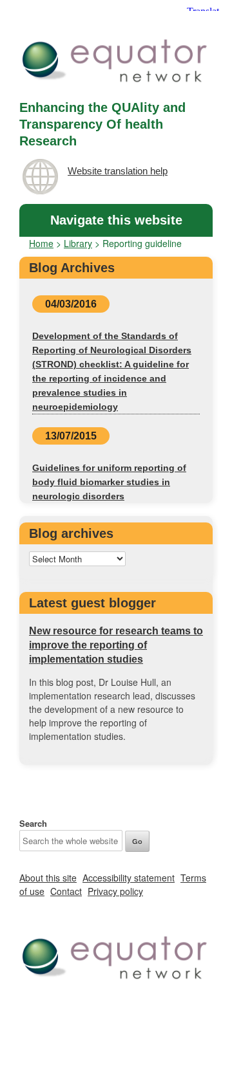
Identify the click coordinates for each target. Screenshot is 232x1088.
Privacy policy (115, 891)
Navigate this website (116, 220)
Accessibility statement (128, 877)
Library (78, 243)
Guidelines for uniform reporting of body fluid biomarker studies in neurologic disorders (109, 482)
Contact (66, 891)
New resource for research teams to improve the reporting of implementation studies (116, 645)
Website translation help (118, 170)
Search (33, 823)
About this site (48, 877)
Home (41, 243)
